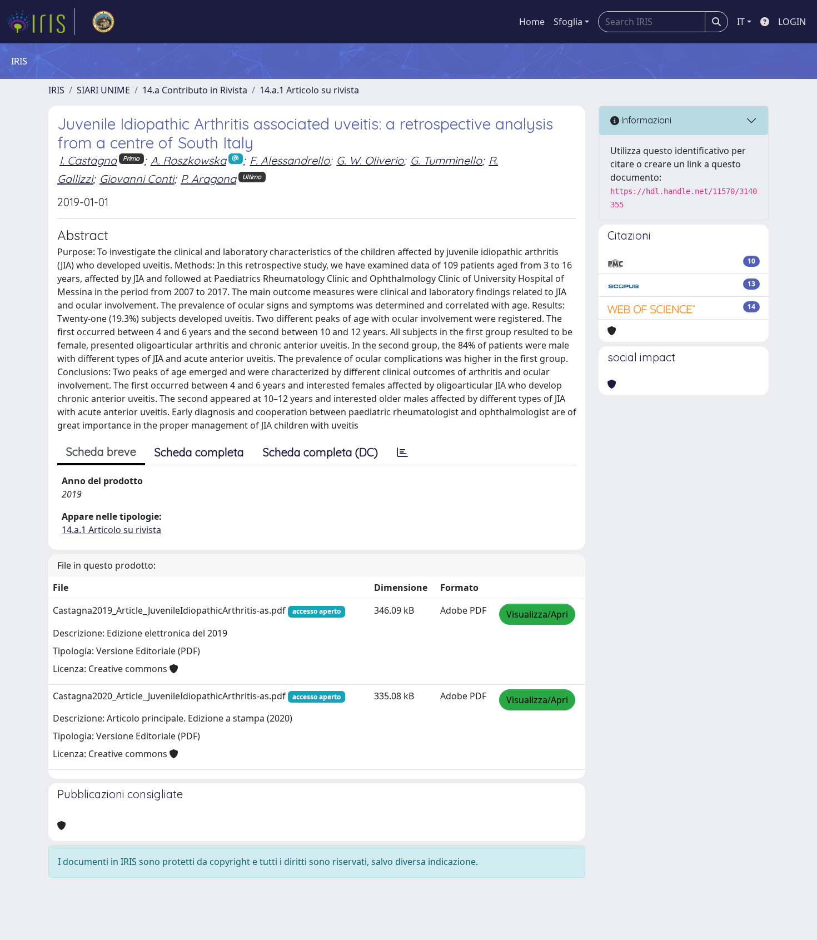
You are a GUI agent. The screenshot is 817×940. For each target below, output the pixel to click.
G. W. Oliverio (369, 160)
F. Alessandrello (290, 160)
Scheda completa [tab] (199, 452)
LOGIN (792, 22)
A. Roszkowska (188, 160)
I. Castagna (88, 160)
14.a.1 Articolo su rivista (309, 90)
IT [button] (741, 22)
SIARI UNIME (103, 90)
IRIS (56, 90)
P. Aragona (208, 179)
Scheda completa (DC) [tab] (320, 452)
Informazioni (645, 120)
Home (532, 22)
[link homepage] (40, 21)
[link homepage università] (103, 21)
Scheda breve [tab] (101, 452)
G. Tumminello (446, 160)
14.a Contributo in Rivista (194, 90)
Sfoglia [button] (568, 22)
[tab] (402, 452)
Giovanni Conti (136, 179)
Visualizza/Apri (537, 614)
